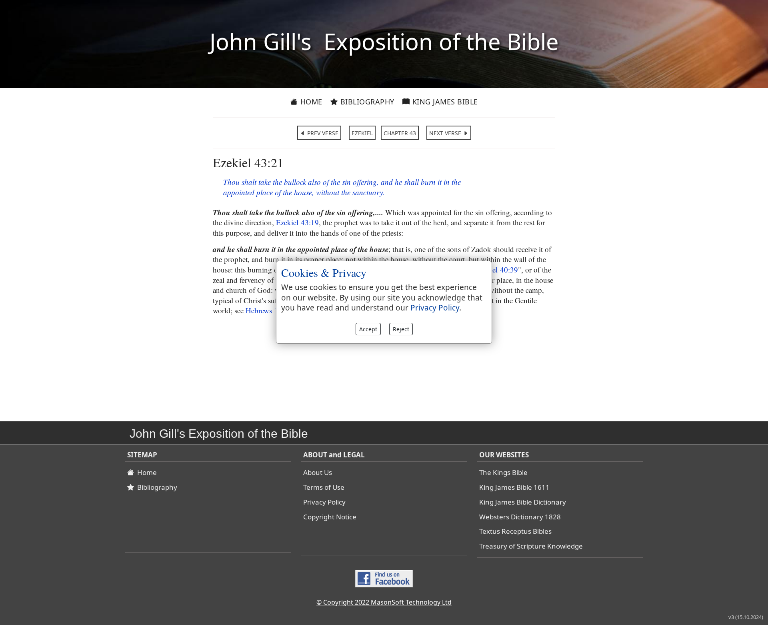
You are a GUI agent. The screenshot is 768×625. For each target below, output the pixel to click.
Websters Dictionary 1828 (520, 516)
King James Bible (444, 101)
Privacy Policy (324, 502)
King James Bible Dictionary (522, 502)
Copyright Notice (329, 516)
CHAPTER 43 (400, 133)
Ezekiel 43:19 (297, 222)
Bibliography (366, 101)
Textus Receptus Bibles (515, 531)
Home (310, 101)
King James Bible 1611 (514, 487)
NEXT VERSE (446, 133)
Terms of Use (323, 487)
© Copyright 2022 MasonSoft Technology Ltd (384, 602)
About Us (317, 472)
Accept (368, 329)
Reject (401, 329)
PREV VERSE (322, 133)
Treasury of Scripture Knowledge (531, 546)
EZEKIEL (362, 133)
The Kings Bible (503, 472)
